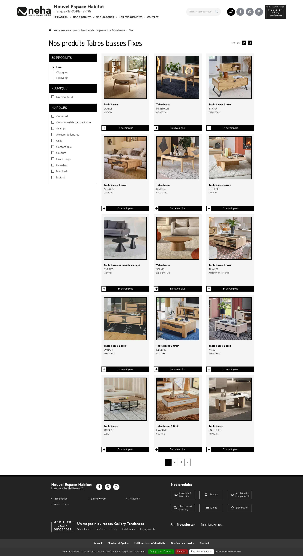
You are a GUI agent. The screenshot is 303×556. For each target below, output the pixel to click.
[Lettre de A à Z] (249, 43)
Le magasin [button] (61, 17)
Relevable (62, 78)
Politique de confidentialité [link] (228, 552)
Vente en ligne (61, 504)
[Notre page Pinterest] (250, 12)
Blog (114, 529)
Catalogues (128, 529)
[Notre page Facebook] (240, 12)
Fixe (131, 30)
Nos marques (105, 17)
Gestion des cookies (182, 543)
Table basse (118, 30)
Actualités (134, 498)
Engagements (147, 529)
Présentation (61, 498)
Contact (152, 17)
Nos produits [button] (82, 17)
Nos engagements (131, 17)
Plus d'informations (201, 551)
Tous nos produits (65, 31)
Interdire (181, 551)
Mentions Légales (118, 543)
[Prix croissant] (243, 43)
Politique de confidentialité (150, 543)
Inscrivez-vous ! (212, 524)
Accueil (98, 543)
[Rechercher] (217, 12)
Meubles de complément (94, 30)
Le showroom (98, 498)
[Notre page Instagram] (259, 12)
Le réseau (101, 529)
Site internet (83, 529)
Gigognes (62, 72)
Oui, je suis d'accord (161, 551)
